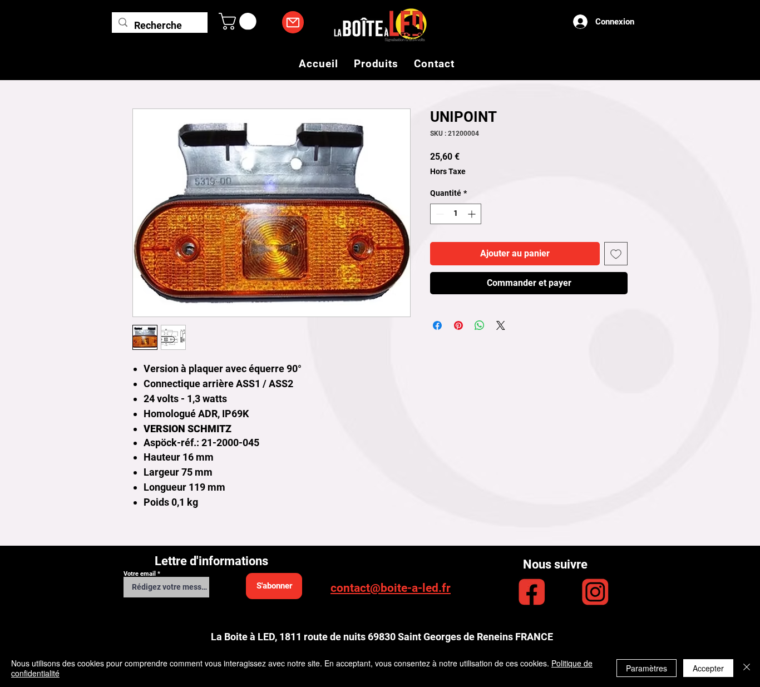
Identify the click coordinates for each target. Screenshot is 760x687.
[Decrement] (439, 214)
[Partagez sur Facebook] (437, 325)
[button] (239, 21)
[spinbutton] (456, 214)
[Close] (746, 668)
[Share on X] (500, 325)
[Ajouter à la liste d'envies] (616, 253)
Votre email (140, 574)
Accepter (708, 668)
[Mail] (293, 22)
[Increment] (473, 214)
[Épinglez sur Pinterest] (458, 325)
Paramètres (646, 668)
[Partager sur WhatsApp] (479, 325)
